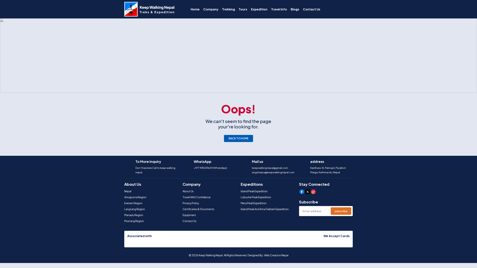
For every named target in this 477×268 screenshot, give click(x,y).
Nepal (127, 191)
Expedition (259, 9)
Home (195, 9)
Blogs (295, 9)
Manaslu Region (133, 215)
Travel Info (279, 9)
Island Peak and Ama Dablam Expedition (265, 209)
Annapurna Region (135, 197)
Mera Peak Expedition (253, 203)
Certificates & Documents (198, 209)
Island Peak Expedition (254, 191)
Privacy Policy (191, 203)
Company (210, 9)
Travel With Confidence (197, 197)
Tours (243, 9)
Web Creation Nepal (276, 255)
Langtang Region (134, 209)
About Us (188, 191)
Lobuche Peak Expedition (256, 197)
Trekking (228, 9)
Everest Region (133, 203)
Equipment (189, 215)
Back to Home (238, 138)
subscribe (341, 211)
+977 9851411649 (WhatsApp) (210, 167)
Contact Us (311, 9)
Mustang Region (134, 221)
